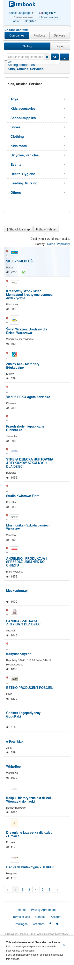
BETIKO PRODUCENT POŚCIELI (29, 687)
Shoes (15, 127)
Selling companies (21, 64)
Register (30, 21)
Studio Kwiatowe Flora (22, 495)
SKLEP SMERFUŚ (19, 261)
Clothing (17, 136)
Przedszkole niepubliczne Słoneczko (25, 428)
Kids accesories (23, 108)
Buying (60, 46)
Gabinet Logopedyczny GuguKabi (23, 714)
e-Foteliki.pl (14, 741)
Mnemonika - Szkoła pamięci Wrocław (28, 527)
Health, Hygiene (22, 173)
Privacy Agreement (43, 910)
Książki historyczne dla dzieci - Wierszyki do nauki (29, 800)
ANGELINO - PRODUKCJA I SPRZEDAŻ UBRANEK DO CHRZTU (26, 562)
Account (56, 917)
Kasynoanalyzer (18, 654)
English (49, 14)
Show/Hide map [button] (19, 229)
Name (51, 244)
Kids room (18, 145)
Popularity (63, 244)
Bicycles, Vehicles (24, 155)
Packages (21, 924)
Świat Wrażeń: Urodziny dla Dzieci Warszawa (26, 331)
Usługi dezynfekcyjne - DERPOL (30, 867)
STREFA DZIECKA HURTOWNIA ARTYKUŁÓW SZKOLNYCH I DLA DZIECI (29, 463)
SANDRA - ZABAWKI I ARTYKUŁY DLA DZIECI (23, 623)
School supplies (23, 117)
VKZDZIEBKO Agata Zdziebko (28, 397)
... (64, 57)
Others (15, 192)
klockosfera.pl (17, 590)
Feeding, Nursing (23, 183)
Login (15, 21)
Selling (27, 46)
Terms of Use (21, 917)
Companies (16, 35)
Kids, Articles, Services (26, 68)
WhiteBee (13, 766)
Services (59, 35)
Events (15, 164)
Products (39, 35)
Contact (40, 917)
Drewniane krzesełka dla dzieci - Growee (29, 834)
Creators (38, 924)
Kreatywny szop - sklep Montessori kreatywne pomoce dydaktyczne (29, 294)
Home (22, 910)
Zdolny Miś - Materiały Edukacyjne (22, 366)
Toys (14, 99)
